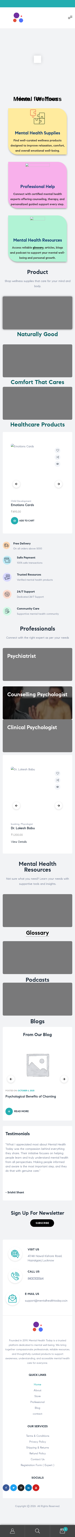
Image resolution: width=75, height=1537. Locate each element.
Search (37, 1531)
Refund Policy (37, 1453)
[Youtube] (36, 1487)
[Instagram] (21, 1487)
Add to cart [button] (26, 520)
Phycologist (27, 824)
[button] (42, 1223)
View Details (19, 841)
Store (37, 1396)
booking (15, 824)
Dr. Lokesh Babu (23, 828)
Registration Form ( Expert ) (37, 1465)
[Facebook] (6, 1487)
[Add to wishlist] (57, 450)
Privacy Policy (37, 1441)
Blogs (37, 1021)
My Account (12, 1531)
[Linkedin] (28, 1487)
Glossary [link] (37, 932)
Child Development (21, 501)
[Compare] (57, 457)
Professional (37, 1402)
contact (37, 1413)
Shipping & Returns (37, 1447)
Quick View (57, 464)
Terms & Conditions (37, 1436)
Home (37, 1384)
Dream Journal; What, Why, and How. (33, 1096)
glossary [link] (38, 247)
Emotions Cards (22, 505)
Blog (37, 1408)
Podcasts (37, 979)
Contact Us (37, 1459)
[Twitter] (13, 1487)
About (37, 1390)
